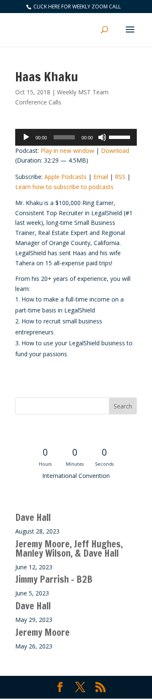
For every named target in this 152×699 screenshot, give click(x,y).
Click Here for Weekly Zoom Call (76, 6)
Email (100, 177)
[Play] (26, 137)
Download (115, 151)
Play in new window (67, 151)
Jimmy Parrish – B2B (53, 579)
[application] (76, 137)
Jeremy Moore (42, 632)
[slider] (121, 136)
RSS (120, 177)
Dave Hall (33, 517)
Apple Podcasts (65, 177)
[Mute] (102, 137)
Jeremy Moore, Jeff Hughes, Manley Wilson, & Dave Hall (69, 548)
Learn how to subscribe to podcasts (64, 187)
